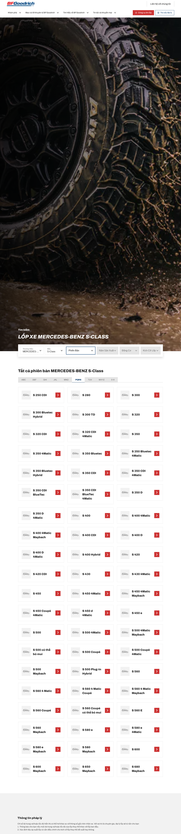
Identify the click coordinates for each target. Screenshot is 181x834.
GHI (45, 380)
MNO (66, 380)
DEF (34, 380)
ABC (23, 380)
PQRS (78, 380)
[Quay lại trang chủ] (21, 3)
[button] (40, 350)
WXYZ (101, 380)
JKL (55, 380)
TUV (90, 380)
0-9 (112, 380)
